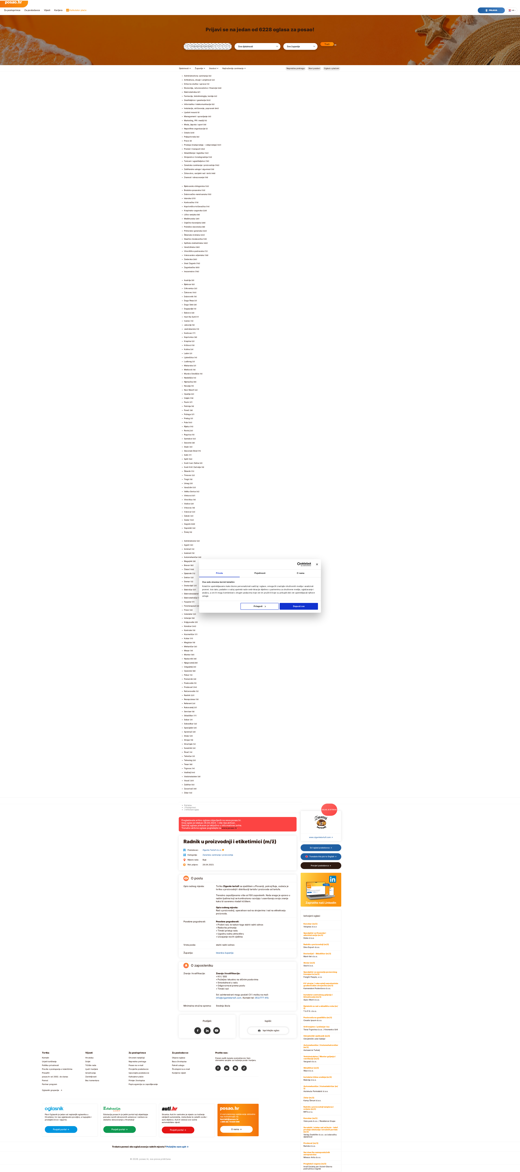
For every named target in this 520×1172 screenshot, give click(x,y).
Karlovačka (189, 202)
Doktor (187, 577)
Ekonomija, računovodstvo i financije (200, 88)
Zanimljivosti (91, 1076)
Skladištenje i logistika (194, 153)
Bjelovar (187, 284)
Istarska (187, 198)
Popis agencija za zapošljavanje (143, 1084)
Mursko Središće (191, 373)
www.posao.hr (229, 828)
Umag (186, 483)
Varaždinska (189, 247)
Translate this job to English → (323, 856)
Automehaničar (191, 557)
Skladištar (188, 715)
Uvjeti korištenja (49, 1061)
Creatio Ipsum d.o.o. (317, 1018)
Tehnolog (188, 760)
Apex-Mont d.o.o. (318, 997)
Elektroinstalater (191, 593)
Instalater (188, 614)
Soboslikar (189, 723)
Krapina (187, 341)
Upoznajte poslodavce (139, 1073)
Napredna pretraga (296, 68)
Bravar (187, 565)
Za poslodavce (32, 10)
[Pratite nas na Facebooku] (219, 1069)
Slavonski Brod (191, 451)
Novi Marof (189, 390)
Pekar (186, 675)
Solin (186, 455)
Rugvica (187, 434)
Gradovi (212, 68)
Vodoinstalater (190, 776)
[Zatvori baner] (317, 564)
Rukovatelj (189, 707)
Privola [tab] (219, 573)
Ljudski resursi (190, 112)
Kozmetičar (189, 634)
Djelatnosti (184, 68)
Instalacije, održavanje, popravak (199, 108)
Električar (188, 589)
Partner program (49, 1084)
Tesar (186, 764)
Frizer (186, 610)
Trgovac (187, 768)
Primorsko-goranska (193, 231)
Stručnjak (188, 744)
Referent (188, 703)
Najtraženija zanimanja (232, 68)
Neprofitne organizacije (194, 128)
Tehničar (188, 756)
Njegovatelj (189, 663)
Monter (187, 654)
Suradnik (188, 748)
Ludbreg (188, 361)
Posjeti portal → (61, 1129)
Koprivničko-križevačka (195, 206)
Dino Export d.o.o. (316, 945)
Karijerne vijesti (179, 1073)
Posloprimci (190, 807)
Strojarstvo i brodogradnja (196, 157)
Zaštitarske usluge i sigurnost (197, 169)
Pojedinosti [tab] (259, 573)
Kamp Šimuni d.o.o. (312, 1099)
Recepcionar (189, 699)
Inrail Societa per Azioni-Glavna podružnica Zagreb (317, 1166)
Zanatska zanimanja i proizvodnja (199, 165)
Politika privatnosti (50, 1065)
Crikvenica (189, 288)
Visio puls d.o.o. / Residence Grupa (319, 1119)
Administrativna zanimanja (196, 76)
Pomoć (45, 1080)
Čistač (187, 569)
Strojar (187, 740)
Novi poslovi (314, 68)
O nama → (236, 1129)
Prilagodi (258, 606)
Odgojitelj (188, 667)
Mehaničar (189, 646)
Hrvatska (89, 1058)
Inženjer (187, 618)
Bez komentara (92, 1080)
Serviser (187, 711)
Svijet (87, 1061)
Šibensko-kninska (192, 235)
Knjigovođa (189, 622)
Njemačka (188, 382)
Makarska (188, 365)
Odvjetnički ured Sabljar (316, 1037)
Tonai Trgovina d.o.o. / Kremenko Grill (320, 1028)
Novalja (187, 386)
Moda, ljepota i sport (193, 124)
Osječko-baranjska (192, 223)
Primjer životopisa (137, 1080)
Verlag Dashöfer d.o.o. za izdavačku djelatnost (320, 1132)
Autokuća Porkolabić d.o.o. (320, 1088)
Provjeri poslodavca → (321, 865)
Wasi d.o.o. (311, 1069)
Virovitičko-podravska (194, 251)
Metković (188, 369)
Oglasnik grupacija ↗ (52, 1090)
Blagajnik (188, 561)
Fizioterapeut (190, 606)
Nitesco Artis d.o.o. (316, 1154)
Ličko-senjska (190, 214)
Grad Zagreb (190, 263)
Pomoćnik (188, 679)
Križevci (187, 345)
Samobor (188, 438)
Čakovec (188, 292)
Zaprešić (188, 528)
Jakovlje (188, 325)
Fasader (187, 602)
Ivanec (187, 321)
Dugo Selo (188, 304)
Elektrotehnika (190, 92)
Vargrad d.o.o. (319, 1059)
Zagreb (187, 524)
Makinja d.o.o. (317, 1078)
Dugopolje (188, 308)
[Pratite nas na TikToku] (245, 1069)
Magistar (188, 642)
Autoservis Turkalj (320, 1047)
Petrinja (187, 406)
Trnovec (187, 475)
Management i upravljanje (196, 116)
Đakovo (187, 313)
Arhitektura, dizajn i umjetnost (197, 80)
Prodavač (188, 687)
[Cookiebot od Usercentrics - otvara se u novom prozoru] (299, 564)
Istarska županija (224, 952)
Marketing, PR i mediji (194, 120)
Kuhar (186, 638)
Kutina (187, 349)
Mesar (187, 650)
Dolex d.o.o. (314, 935)
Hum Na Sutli (190, 317)
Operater (188, 671)
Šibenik (187, 471)
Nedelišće (188, 378)
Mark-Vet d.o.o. (317, 955)
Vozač (187, 780)
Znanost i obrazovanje (194, 177)
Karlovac (188, 333)
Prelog (187, 418)
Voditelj (187, 772)
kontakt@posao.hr (229, 1119)
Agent (187, 545)
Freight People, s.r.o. (320, 974)
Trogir (186, 479)
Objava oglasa (178, 1058)
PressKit (46, 1073)
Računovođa (189, 691)
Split (186, 459)
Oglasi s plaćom (331, 68)
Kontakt (45, 1058)
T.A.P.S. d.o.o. (320, 1008)
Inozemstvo (189, 271)
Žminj (186, 532)
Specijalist (188, 728)
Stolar (186, 736)
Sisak (186, 447)
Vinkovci (188, 495)
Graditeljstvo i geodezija (195, 100)
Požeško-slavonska (193, 227)
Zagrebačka (189, 267)
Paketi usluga (178, 1065)
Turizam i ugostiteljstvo (194, 161)
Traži (327, 44)
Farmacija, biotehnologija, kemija (199, 96)
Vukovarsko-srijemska (194, 255)
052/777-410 (261, 997)
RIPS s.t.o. (318, 1109)
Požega (187, 414)
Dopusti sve (299, 606)
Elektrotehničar (191, 598)
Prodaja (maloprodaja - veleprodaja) (200, 145)
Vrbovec (188, 508)
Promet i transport (192, 149)
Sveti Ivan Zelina (191, 463)
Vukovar (188, 512)
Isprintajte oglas (270, 1030)
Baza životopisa (179, 1061)
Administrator (190, 541)
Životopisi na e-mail (181, 1069)
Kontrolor (188, 630)
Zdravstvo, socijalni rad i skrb (197, 173)
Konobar (188, 626)
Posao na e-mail (136, 1065)
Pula (186, 422)
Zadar (186, 520)
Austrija (187, 280)
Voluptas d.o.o (310, 925)
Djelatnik (188, 573)
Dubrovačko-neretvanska (195, 194)
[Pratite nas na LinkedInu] (228, 1069)
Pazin (186, 402)
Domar (187, 581)
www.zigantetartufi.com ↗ (321, 837)
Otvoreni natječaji (137, 1058)
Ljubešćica (189, 357)
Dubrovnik (188, 296)
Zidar (186, 793)
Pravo (186, 141)
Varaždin (188, 487)
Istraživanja (90, 1073)
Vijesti (47, 10)
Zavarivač (188, 788)
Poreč (186, 410)
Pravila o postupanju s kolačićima (57, 1069)
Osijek (187, 398)
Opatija (187, 394)
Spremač (188, 732)
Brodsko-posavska (192, 190)
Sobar (186, 719)
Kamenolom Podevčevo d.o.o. (320, 985)
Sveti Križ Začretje (192, 467)
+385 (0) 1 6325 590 (230, 1122)
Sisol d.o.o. (309, 964)
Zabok (187, 516)
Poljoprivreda (190, 137)
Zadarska (188, 259)
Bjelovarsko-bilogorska (194, 186)
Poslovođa (189, 683)
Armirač (187, 549)
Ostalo (187, 132)
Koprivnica (189, 337)
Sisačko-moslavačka (193, 239)
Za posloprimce (12, 10)
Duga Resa (189, 300)
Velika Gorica (190, 491)
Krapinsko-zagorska (193, 210)
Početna (188, 805)
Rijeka (186, 426)
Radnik (187, 695)
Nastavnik (188, 658)
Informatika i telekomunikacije (197, 104)
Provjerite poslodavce (138, 1069)
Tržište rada (90, 1065)
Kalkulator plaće (77, 10)
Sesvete (187, 443)
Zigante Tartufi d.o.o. (212, 850)
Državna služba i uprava (195, 84)
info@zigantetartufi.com (228, 997)
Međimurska (189, 218)
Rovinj (186, 430)
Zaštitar (187, 784)
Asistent (187, 553)
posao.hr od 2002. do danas (55, 1076)
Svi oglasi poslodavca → (321, 848)
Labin (186, 353)
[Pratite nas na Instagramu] (237, 1069)
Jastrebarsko (190, 329)
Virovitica (188, 499)
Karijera (58, 10)
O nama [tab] (300, 573)
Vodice (187, 503)
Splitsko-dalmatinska (193, 243)
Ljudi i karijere (91, 1069)
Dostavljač (189, 585)
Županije (199, 68)
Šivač (186, 752)
